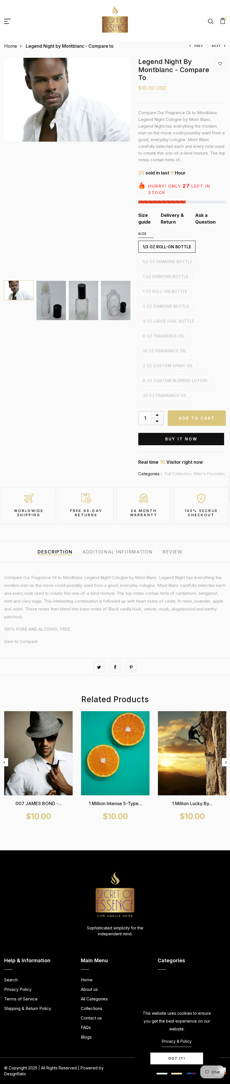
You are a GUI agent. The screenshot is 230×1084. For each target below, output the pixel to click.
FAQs (86, 1027)
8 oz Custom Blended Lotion (175, 380)
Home (10, 46)
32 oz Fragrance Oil (165, 395)
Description (55, 552)
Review (173, 552)
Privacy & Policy (177, 1041)
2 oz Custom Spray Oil (168, 365)
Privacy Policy (17, 989)
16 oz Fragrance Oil (164, 350)
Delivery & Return (172, 218)
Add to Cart (197, 418)
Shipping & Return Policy (27, 1008)
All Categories (94, 999)
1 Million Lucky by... (192, 803)
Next (216, 45)
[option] (67, 100)
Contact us (91, 1018)
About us (89, 989)
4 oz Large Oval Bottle (168, 321)
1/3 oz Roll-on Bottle (167, 246)
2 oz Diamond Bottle (166, 306)
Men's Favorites (209, 473)
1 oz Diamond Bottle (165, 276)
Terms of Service (21, 999)
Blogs (86, 1037)
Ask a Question (205, 218)
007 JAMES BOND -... (38, 803)
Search (11, 979)
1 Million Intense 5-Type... (115, 803)
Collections (91, 1008)
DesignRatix (15, 1073)
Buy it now (181, 439)
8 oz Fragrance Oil (164, 336)
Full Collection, (179, 473)
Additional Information (117, 552)
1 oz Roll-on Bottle (165, 291)
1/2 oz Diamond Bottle (167, 261)
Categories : (150, 473)
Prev (198, 45)
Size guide (144, 218)
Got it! (176, 1058)
